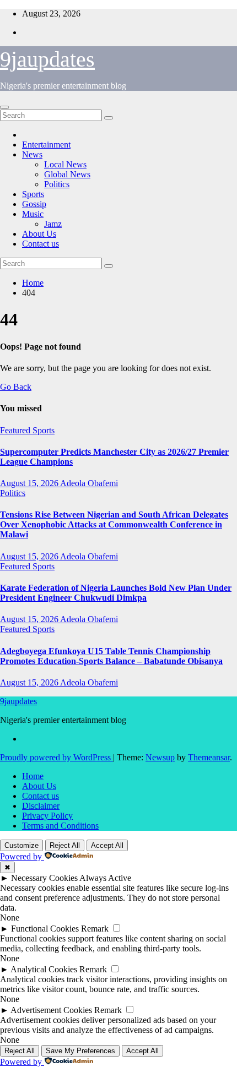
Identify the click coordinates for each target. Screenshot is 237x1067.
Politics (56, 184)
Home (33, 282)
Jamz (53, 223)
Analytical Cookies (43, 969)
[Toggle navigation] (4, 107)
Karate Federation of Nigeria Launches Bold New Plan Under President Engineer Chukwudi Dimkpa (115, 592)
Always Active (105, 878)
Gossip (34, 204)
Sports (33, 194)
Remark (95, 928)
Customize (21, 845)
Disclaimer (41, 805)
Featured (16, 430)
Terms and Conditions (60, 825)
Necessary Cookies (44, 878)
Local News (65, 164)
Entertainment (46, 144)
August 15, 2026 (30, 483)
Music (33, 214)
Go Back (15, 386)
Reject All (65, 845)
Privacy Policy (47, 815)
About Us (39, 233)
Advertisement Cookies (51, 1010)
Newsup (160, 757)
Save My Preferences (80, 1051)
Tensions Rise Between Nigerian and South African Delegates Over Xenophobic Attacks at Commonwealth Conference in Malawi (114, 524)
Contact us (40, 243)
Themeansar (209, 757)
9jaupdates (47, 59)
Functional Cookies (45, 928)
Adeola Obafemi (89, 483)
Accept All (107, 845)
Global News (67, 174)
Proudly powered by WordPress (56, 757)
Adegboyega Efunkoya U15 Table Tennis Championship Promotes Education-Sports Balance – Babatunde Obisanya (111, 656)
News (32, 154)
